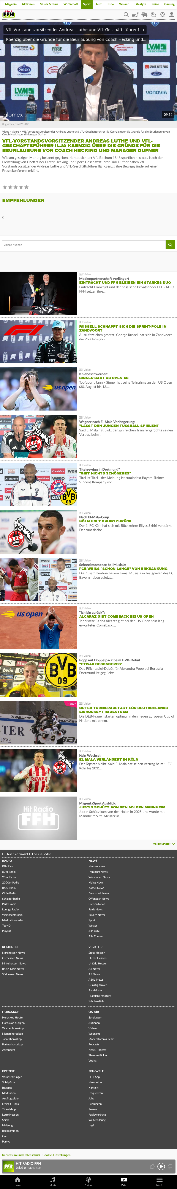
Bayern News (96, 915)
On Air (93, 1012)
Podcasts (94, 1044)
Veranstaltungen (12, 1077)
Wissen (124, 4)
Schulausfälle (96, 1001)
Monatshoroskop (12, 1033)
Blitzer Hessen (97, 958)
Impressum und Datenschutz (21, 1155)
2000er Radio (10, 882)
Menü (159, 1185)
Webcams (94, 1033)
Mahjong (7, 1125)
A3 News (94, 969)
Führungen (95, 1104)
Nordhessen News (13, 953)
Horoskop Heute (12, 1017)
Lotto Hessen (10, 1114)
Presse (92, 1109)
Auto (99, 4)
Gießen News (96, 904)
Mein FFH (171, 13)
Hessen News (97, 866)
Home (17, 1185)
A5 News (94, 974)
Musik (53, 1185)
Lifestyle (140, 4)
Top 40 (6, 925)
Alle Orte (94, 931)
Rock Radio (9, 888)
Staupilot (144, 13)
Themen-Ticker (97, 1055)
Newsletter (95, 1082)
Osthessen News (12, 958)
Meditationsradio (12, 920)
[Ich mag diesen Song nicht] (169, 1166)
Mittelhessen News (14, 963)
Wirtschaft (70, 4)
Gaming (169, 4)
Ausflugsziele (10, 1098)
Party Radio (9, 904)
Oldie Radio (9, 893)
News (93, 860)
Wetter (153, 13)
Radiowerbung (97, 1114)
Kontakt (93, 1088)
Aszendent (8, 1050)
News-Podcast (97, 1050)
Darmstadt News (98, 893)
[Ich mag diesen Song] (152, 1166)
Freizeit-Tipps (10, 1104)
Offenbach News (98, 899)
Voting (92, 1060)
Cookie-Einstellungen (57, 1155)
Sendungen (95, 1017)
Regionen (10, 947)
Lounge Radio (10, 909)
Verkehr (95, 947)
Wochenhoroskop (13, 1028)
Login (91, 1125)
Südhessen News (12, 974)
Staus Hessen (96, 953)
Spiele (5, 1120)
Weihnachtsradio (12, 915)
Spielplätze (8, 1082)
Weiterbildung (97, 1120)
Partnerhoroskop (12, 1044)
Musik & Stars (49, 4)
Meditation (9, 1093)
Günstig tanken (97, 985)
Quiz (5, 1136)
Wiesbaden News (99, 877)
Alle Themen (96, 936)
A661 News (95, 979)
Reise (155, 4)
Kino (110, 4)
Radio (7, 860)
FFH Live (7, 866)
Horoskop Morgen (13, 1023)
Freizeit (8, 1071)
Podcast (88, 1185)
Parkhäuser (95, 990)
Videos (92, 1028)
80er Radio (9, 872)
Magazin (11, 4)
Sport (86, 4)
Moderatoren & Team (101, 1039)
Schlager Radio (11, 899)
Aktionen (28, 4)
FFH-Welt (95, 1071)
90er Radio (9, 877)
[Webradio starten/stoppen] (161, 1166)
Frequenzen (95, 1093)
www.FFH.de (28, 854)
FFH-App (94, 1077)
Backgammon (10, 1131)
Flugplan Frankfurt (99, 996)
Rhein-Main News (13, 969)
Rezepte (7, 1088)
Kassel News (96, 888)
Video (5, 131)
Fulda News (95, 909)
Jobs (91, 1098)
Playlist (135, 13)
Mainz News (96, 882)
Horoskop (10, 1012)
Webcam (162, 13)
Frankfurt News (98, 872)
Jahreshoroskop (12, 1039)
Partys (6, 1141)
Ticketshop (9, 1109)
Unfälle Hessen (97, 963)
